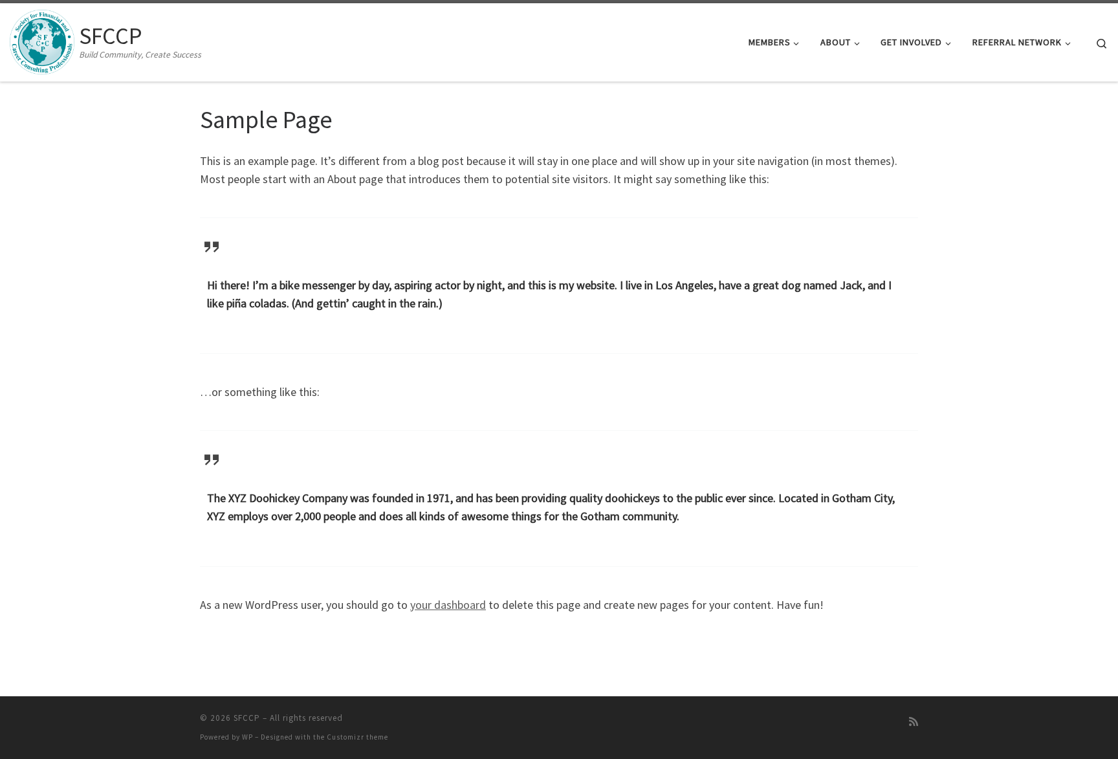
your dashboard (448, 604)
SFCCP (247, 717)
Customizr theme (357, 737)
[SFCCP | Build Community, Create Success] (42, 39)
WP (247, 737)
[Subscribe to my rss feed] (913, 722)
